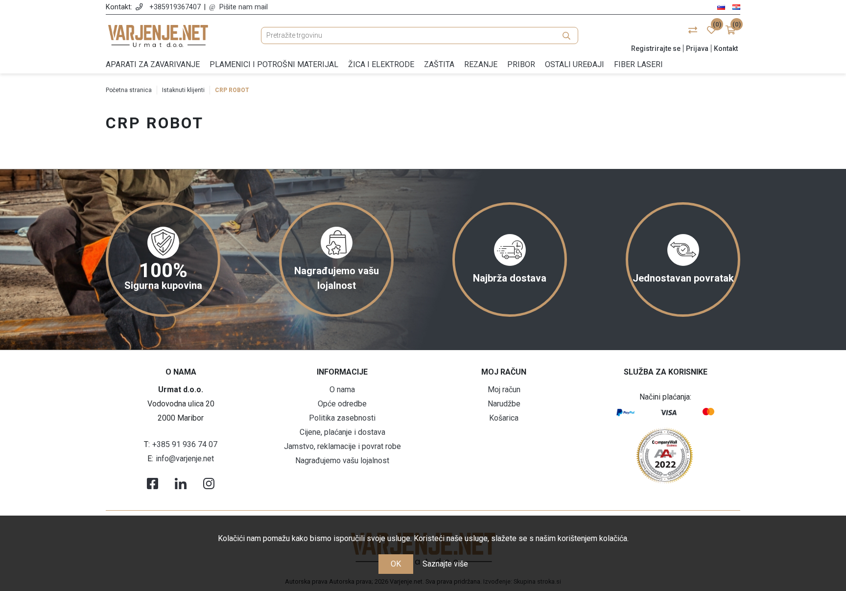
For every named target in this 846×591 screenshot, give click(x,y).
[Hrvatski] (736, 6)
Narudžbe (504, 403)
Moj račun (504, 389)
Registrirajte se (656, 48)
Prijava (697, 48)
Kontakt (726, 48)
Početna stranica (129, 90)
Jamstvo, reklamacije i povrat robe (342, 446)
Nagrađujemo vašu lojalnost (342, 460)
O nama (342, 389)
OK (396, 563)
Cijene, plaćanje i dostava (342, 432)
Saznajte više (445, 563)
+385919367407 (175, 7)
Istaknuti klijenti (183, 90)
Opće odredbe (342, 403)
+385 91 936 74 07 (184, 444)
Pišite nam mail (243, 7)
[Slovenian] (721, 6)
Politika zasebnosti (342, 418)
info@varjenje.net (185, 458)
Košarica (503, 418)
